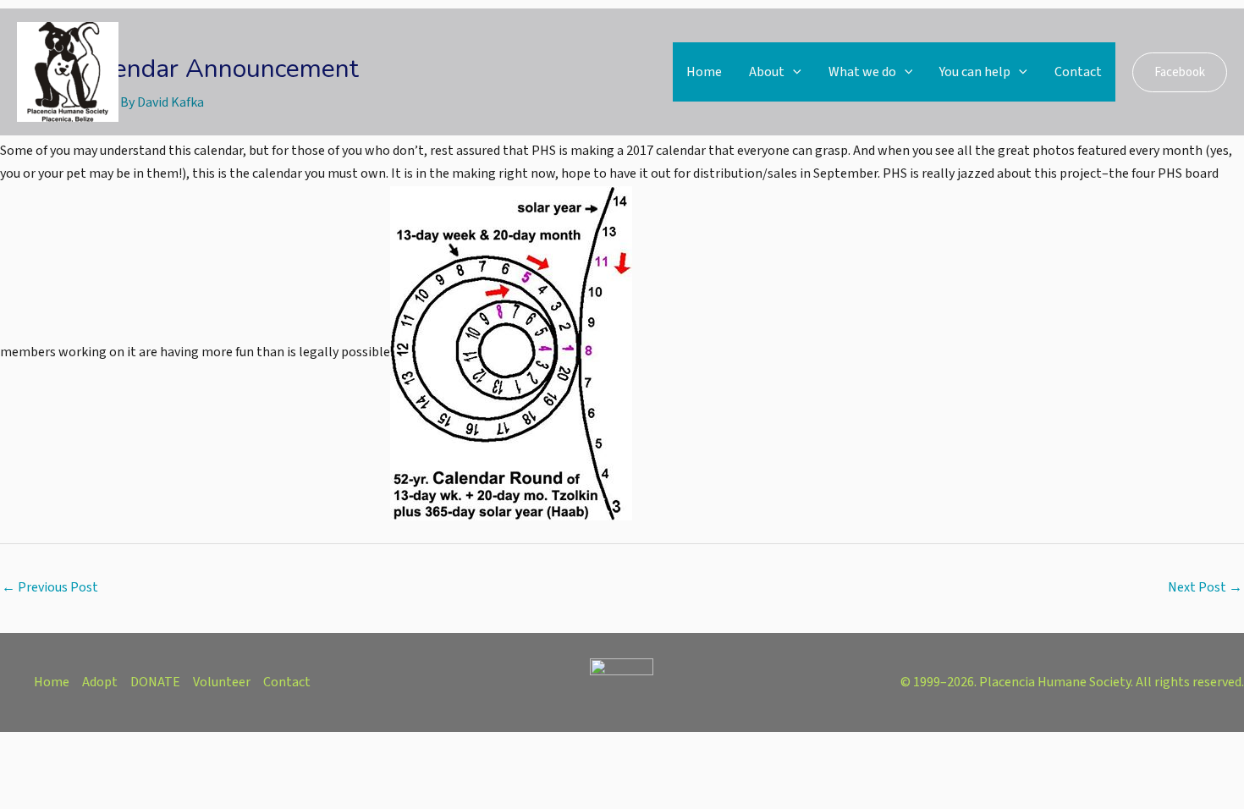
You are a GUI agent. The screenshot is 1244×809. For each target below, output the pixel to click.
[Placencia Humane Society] (67, 71)
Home (704, 72)
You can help (974, 72)
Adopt (100, 682)
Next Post (1205, 587)
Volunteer (221, 682)
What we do (862, 72)
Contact (1078, 72)
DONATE (155, 682)
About (766, 72)
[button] (792, 72)
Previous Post (50, 587)
